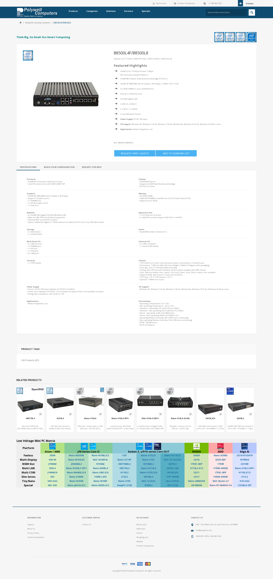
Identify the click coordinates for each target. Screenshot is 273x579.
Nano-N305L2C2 (100, 485)
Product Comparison (186, 3)
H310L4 (60, 418)
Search (252, 12)
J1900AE (52, 464)
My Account (161, 3)
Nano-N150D (76, 481)
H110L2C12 (245, 472)
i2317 (196, 476)
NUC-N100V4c (100, 459)
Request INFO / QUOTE (135, 153)
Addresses (140, 528)
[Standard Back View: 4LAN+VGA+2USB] (60, 401)
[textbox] (226, 12)
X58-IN (52, 459)
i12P (124, 455)
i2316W (245, 464)
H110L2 (124, 472)
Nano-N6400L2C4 (76, 472)
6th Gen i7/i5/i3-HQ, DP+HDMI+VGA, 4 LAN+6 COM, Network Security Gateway (30, 428)
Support (30, 524)
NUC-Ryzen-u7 (221, 481)
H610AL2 (148, 476)
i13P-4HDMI (172, 476)
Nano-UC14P (124, 459)
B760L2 (148, 485)
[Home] (20, 22)
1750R (220, 464)
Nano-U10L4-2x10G (180, 418)
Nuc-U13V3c (172, 481)
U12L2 (124, 476)
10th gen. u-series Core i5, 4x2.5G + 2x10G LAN (180, 427)
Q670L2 (240, 418)
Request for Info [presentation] (92, 167)
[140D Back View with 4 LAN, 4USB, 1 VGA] (30, 401)
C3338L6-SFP (245, 485)
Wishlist (139, 541)
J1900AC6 (52, 472)
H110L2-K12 (196, 468)
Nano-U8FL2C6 (100, 472)
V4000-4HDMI (220, 476)
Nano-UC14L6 (148, 468)
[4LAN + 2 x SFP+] (150, 401)
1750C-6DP (196, 464)
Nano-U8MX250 (196, 481)
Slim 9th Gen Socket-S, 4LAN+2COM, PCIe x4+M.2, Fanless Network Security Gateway (60, 429)
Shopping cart (142, 537)
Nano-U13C (148, 459)
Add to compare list (176, 153)
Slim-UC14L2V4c (172, 459)
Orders (139, 533)
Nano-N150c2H (76, 459)
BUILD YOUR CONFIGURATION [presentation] (59, 167)
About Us (31, 528)
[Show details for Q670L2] (240, 401)
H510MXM (196, 485)
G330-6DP (220, 459)
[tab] (28, 167)
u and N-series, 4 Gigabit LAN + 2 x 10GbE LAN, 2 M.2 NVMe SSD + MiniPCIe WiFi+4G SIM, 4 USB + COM (150, 429)
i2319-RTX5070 (245, 455)
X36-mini (52, 481)
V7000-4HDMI (220, 468)
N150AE (100, 464)
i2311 (196, 472)
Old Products (28, 360)
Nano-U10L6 (90, 418)
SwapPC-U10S (124, 485)
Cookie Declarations (35, 537)
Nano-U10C (124, 481)
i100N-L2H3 (100, 476)
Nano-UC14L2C (172, 455)
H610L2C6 (210, 418)
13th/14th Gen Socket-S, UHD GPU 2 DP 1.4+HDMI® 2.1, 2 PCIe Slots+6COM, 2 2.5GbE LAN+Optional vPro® (210, 429)
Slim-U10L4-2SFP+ (150, 418)
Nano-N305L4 (100, 468)
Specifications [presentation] (28, 167)
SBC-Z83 (52, 485)
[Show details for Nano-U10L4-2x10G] (180, 401)
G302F (196, 455)
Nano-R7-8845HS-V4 (221, 485)
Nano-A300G (220, 455)
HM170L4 (30, 418)
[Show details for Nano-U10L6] (90, 401)
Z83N (52, 455)
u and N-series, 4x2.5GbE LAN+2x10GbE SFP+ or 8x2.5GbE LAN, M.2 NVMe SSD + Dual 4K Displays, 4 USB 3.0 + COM (120, 429)
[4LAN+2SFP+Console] (120, 401)
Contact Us (86, 524)
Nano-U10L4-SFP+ (120, 418)
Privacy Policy (33, 533)
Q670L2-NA (173, 468)
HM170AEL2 (124, 464)
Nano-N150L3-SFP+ (76, 468)
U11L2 (244, 476)
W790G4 (244, 459)
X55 (52, 476)
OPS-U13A (172, 485)
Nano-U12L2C (148, 455)
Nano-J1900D (76, 476)
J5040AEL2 (76, 464)
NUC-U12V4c (148, 481)
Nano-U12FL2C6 (148, 472)
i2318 (196, 459)
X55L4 (52, 468)
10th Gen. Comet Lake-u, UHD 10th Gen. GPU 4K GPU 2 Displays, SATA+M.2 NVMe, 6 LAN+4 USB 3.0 (90, 429)
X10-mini (244, 481)
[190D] (210, 401)
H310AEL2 (148, 464)
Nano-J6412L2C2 (76, 485)
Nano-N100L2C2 (100, 455)
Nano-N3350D (76, 455)
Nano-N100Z (100, 481)
